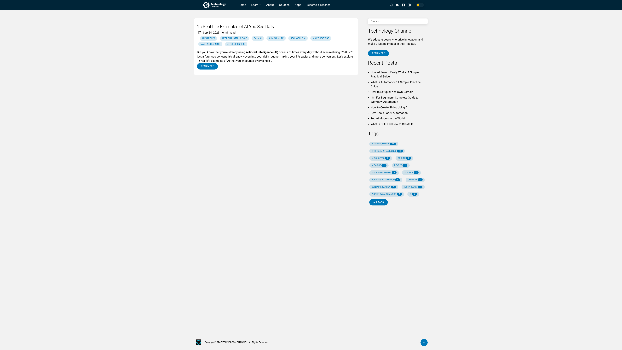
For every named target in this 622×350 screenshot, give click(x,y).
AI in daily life (276, 38)
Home (242, 5)
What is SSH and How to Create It (392, 124)
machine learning (210, 44)
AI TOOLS (410, 172)
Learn (254, 5)
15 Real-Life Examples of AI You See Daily (235, 26)
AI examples (208, 38)
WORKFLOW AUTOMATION (386, 194)
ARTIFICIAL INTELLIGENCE (386, 151)
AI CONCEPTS (380, 158)
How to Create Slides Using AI (389, 107)
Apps (298, 5)
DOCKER (403, 158)
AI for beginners (236, 44)
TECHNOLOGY (412, 187)
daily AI (258, 38)
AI (412, 194)
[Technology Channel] (215, 5)
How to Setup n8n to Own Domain (392, 92)
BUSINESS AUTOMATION (385, 180)
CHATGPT (414, 180)
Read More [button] (378, 53)
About (270, 5)
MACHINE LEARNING (383, 172)
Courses (284, 5)
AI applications (321, 38)
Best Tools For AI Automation (389, 113)
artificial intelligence (234, 38)
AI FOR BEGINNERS (383, 144)
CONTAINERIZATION (383, 187)
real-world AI (298, 38)
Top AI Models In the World (388, 118)
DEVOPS (400, 165)
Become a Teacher (318, 5)
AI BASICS (378, 165)
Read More (207, 66)
